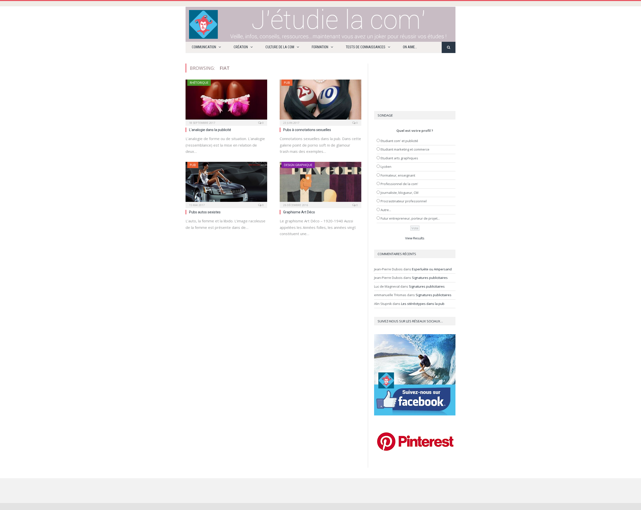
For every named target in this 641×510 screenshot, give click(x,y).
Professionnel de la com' (399, 184)
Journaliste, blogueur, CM (399, 192)
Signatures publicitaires (430, 277)
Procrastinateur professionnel (404, 201)
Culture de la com (279, 47)
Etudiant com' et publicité (399, 141)
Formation (320, 47)
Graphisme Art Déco (299, 212)
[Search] (448, 47)
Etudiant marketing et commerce (405, 149)
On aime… (410, 47)
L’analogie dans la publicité (210, 130)
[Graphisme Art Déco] (320, 183)
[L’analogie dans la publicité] (226, 101)
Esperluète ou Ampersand (432, 269)
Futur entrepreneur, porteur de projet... (410, 218)
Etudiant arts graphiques (399, 158)
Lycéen (386, 166)
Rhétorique (199, 83)
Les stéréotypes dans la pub (422, 303)
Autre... (386, 210)
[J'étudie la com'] (320, 23)
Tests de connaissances (365, 47)
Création (241, 47)
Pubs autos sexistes (205, 212)
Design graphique (298, 165)
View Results (414, 238)
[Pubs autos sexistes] (226, 183)
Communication (204, 47)
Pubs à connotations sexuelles (307, 130)
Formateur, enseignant (398, 175)
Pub (287, 83)
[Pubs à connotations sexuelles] (320, 101)
